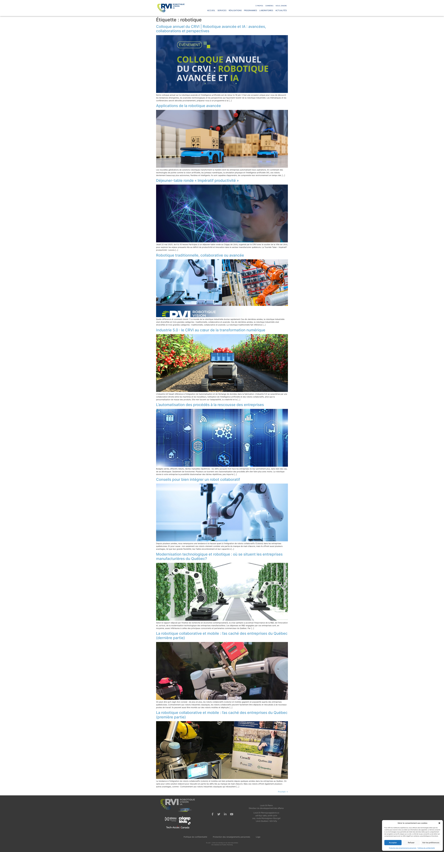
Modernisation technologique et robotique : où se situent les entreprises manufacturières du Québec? (219, 556)
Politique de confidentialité (426, 848)
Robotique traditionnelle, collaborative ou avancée (200, 255)
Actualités (281, 10)
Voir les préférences (430, 842)
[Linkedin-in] (225, 814)
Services (221, 10)
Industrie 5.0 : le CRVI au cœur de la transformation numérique (210, 330)
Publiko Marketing (227, 845)
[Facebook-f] (212, 814)
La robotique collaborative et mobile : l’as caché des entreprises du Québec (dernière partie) (221, 635)
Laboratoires (266, 10)
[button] (439, 823)
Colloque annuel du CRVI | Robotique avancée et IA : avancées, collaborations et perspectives (211, 28)
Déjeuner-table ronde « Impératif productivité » (197, 180)
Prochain (283, 792)
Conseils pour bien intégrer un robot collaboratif (198, 479)
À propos (259, 6)
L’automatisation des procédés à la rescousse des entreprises (210, 404)
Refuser (411, 842)
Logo (258, 837)
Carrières (269, 6)
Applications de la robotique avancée (188, 105)
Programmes (250, 10)
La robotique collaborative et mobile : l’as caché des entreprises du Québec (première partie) (221, 714)
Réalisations (235, 10)
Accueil (211, 10)
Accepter (393, 842)
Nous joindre (281, 6)
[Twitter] (219, 814)
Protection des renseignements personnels (402, 848)
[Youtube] (231, 814)
